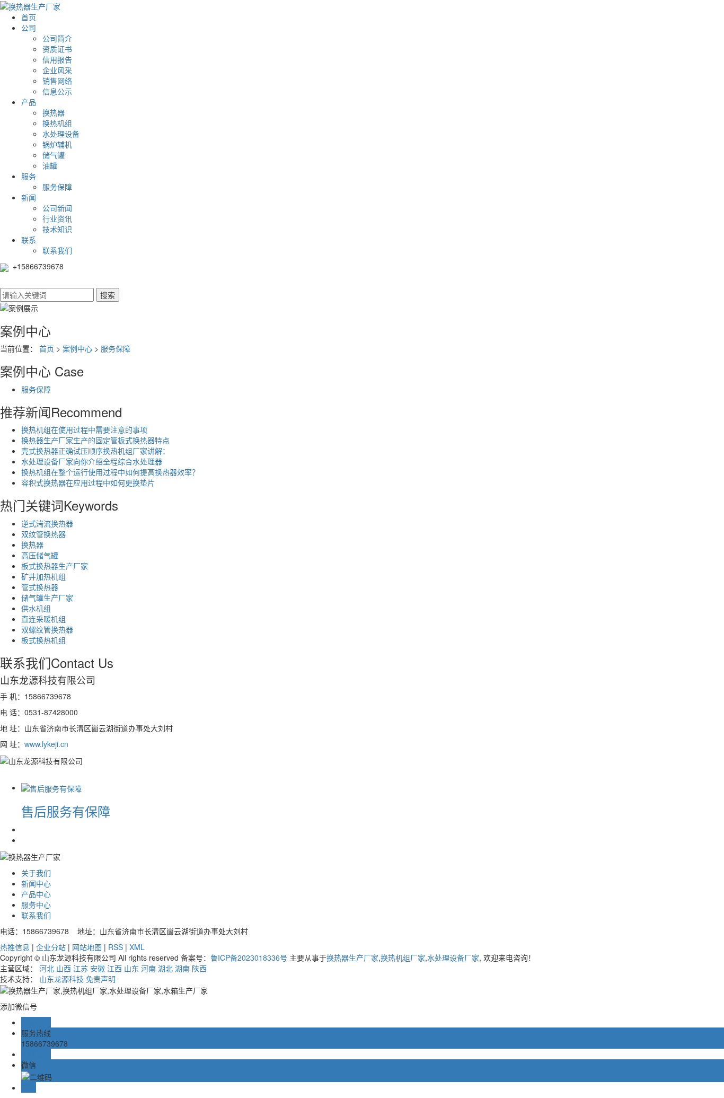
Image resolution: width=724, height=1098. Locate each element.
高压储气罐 (39, 555)
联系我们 (57, 250)
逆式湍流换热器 (47, 523)
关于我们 (36, 872)
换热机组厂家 (403, 957)
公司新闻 (57, 208)
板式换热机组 (43, 640)
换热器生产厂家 (352, 957)
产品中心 (36, 894)
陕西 (199, 968)
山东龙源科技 (61, 978)
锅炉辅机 (57, 144)
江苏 (80, 968)
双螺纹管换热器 (47, 629)
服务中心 (36, 904)
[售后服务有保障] (51, 787)
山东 (131, 968)
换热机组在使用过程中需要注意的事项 (84, 429)
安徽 (97, 968)
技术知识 (57, 229)
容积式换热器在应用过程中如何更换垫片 (88, 482)
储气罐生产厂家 (47, 597)
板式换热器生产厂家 (54, 565)
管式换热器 (39, 587)
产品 (28, 101)
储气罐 (53, 155)
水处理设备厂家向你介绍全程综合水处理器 (91, 461)
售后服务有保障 (65, 811)
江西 (114, 968)
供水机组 (36, 608)
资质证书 (57, 48)
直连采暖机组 (43, 618)
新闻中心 (36, 883)
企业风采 (57, 70)
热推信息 (15, 947)
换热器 (53, 112)
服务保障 (57, 186)
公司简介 (57, 38)
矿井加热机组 (43, 576)
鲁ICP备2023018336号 (248, 957)
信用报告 (57, 59)
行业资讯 (57, 218)
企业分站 (51, 947)
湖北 (165, 968)
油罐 (49, 165)
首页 (28, 17)
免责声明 (101, 978)
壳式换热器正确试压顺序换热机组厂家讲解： (95, 450)
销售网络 (57, 80)
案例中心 (77, 348)
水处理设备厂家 (453, 957)
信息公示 (57, 91)
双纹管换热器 (43, 534)
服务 (28, 176)
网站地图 (87, 947)
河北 (46, 968)
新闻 (28, 197)
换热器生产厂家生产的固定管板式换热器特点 (95, 440)
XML (137, 947)
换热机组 (57, 123)
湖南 (182, 968)
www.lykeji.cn (46, 744)
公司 (28, 27)
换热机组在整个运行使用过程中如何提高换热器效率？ (110, 472)
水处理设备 (61, 133)
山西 (63, 968)
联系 (28, 239)
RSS (115, 947)
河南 (148, 968)
